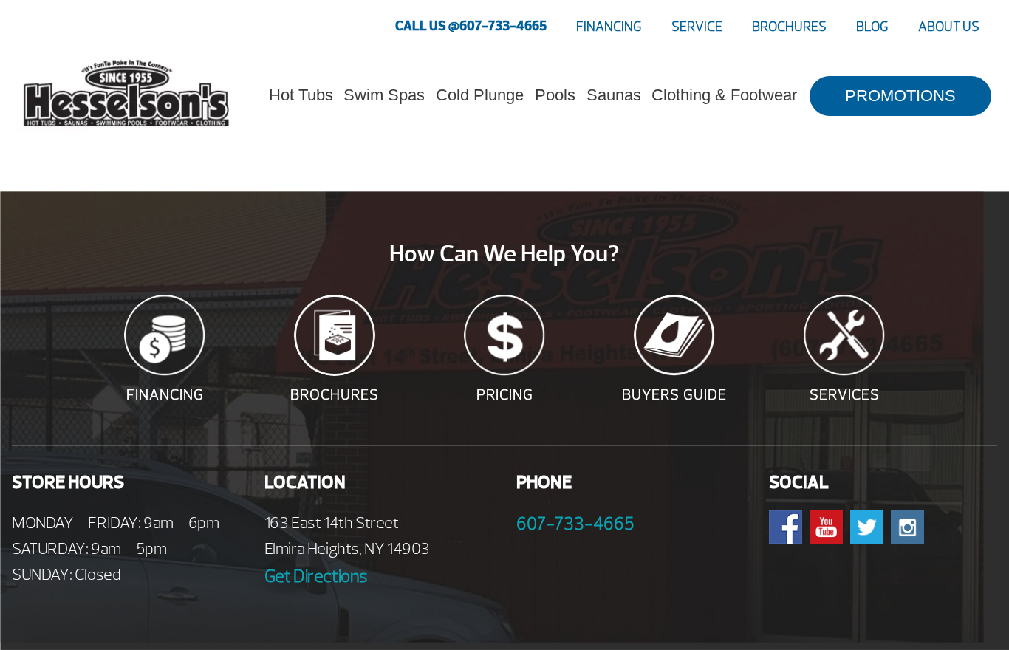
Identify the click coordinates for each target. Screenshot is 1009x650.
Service (696, 26)
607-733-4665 (575, 524)
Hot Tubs (301, 95)
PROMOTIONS (900, 95)
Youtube (826, 527)
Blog (872, 26)
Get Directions (316, 576)
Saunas (613, 95)
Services (845, 395)
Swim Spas (384, 95)
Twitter (866, 527)
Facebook (785, 527)
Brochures (789, 26)
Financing (609, 26)
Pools (555, 95)
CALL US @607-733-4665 (471, 26)
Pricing (504, 395)
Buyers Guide (674, 395)
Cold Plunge (480, 95)
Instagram (907, 527)
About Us (948, 26)
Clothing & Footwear (724, 95)
